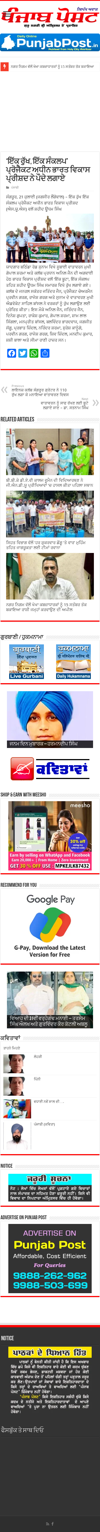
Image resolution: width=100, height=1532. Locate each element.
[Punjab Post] (50, 16)
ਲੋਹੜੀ (38, 1057)
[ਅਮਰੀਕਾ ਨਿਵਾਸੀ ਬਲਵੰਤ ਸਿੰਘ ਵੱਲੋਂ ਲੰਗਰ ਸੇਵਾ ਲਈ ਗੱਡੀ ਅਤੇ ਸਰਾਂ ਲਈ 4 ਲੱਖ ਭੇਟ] (11, 64)
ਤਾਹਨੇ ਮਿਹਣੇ (11, 1048)
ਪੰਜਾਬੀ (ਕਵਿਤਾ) (44, 1124)
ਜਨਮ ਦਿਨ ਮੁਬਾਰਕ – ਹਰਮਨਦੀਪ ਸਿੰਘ (44, 744)
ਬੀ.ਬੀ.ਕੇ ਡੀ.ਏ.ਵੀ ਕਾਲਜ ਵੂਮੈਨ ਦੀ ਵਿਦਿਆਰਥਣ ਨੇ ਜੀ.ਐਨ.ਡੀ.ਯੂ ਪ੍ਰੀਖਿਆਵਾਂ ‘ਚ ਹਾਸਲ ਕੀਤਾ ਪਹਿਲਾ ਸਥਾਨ (49, 483)
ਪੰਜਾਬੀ (15, 187)
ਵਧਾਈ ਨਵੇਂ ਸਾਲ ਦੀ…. (49, 1102)
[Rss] (48, 1524)
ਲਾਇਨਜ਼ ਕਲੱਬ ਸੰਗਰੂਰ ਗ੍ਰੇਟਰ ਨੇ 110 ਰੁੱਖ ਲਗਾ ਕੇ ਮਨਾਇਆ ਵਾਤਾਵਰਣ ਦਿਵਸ (40, 390)
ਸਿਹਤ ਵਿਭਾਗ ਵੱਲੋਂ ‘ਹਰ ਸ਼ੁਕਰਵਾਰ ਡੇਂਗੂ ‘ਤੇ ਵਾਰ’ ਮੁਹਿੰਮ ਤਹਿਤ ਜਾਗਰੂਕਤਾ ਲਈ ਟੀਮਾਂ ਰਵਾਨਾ (46, 545)
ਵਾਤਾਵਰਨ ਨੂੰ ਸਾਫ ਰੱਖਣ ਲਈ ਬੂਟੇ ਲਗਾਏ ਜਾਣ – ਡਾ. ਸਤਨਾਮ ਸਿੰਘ (64, 403)
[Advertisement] (50, 109)
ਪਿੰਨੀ (37, 1079)
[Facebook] (52, 1524)
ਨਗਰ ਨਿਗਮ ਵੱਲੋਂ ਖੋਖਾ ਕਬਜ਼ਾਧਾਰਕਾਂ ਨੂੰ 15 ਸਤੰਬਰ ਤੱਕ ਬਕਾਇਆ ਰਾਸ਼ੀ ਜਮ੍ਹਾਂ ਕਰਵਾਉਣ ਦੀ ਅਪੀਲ (46, 607)
